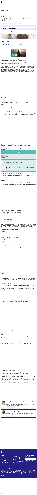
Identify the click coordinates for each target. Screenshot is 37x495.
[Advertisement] (18, 6)
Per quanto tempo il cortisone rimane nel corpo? (11, 44)
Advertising (15, 460)
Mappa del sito (21, 458)
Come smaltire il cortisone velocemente (9, 45)
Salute (6, 10)
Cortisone (19, 23)
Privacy (14, 457)
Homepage (3, 10)
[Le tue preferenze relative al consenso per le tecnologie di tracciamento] (2, 493)
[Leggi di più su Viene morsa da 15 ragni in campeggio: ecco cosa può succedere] (18, 413)
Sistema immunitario (4, 23)
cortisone (3, 107)
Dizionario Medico (5, 457)
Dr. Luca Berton (19, 18)
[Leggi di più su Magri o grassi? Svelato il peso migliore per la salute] (18, 162)
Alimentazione (4, 462)
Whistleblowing (21, 462)
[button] (18, 52)
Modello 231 (15, 459)
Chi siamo (15, 455)
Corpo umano (11, 23)
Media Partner (15, 462)
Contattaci (15, 456)
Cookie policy (21, 461)
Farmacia (15, 23)
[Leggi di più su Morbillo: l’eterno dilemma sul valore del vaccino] (18, 156)
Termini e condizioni (21, 456)
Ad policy (20, 459)
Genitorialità (4, 464)
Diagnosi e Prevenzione (4, 459)
